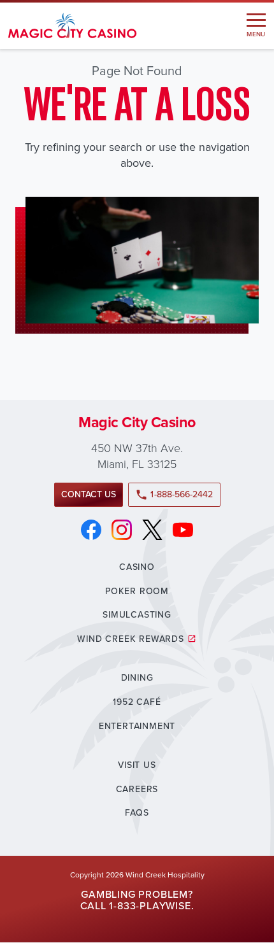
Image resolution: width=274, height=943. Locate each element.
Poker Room (137, 591)
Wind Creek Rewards (130, 639)
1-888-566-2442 (174, 494)
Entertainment (137, 726)
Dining (137, 677)
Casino (137, 567)
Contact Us (89, 494)
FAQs (136, 812)
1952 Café (137, 702)
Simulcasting (137, 614)
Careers (137, 789)
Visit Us (136, 765)
